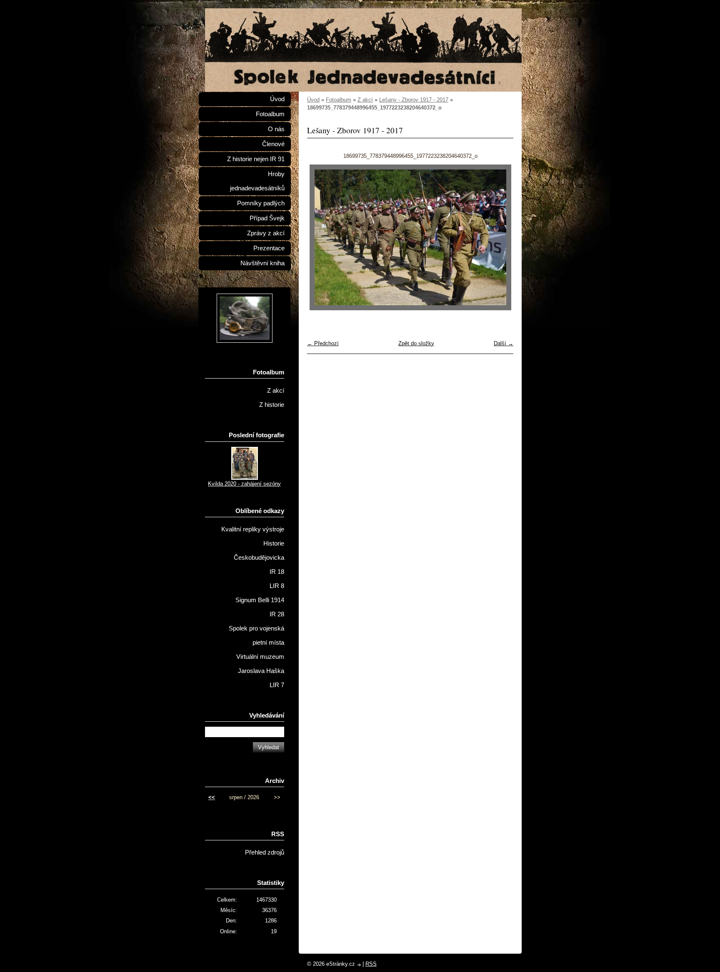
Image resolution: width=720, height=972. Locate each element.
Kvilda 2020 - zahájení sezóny (244, 484)
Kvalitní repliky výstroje (252, 529)
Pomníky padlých (261, 203)
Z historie (271, 404)
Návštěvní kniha (262, 263)
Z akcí (365, 100)
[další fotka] (499, 237)
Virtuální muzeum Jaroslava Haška (260, 663)
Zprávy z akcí (266, 233)
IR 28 (277, 614)
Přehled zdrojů (264, 852)
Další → (503, 343)
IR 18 (277, 571)
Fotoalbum (338, 100)
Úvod (313, 100)
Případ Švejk (267, 218)
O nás (276, 129)
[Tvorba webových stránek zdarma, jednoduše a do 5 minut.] (359, 965)
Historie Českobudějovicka (259, 550)
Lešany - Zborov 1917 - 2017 (413, 100)
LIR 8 (277, 586)
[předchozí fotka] (320, 237)
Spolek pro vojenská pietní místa (256, 635)
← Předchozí (323, 343)
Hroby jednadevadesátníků (257, 181)
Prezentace (269, 248)
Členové (273, 144)
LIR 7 (277, 685)
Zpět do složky (416, 343)
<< (211, 797)
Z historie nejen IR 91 (256, 159)
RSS (371, 964)
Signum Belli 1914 (259, 600)
